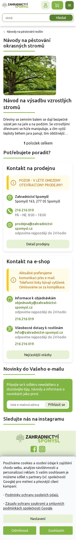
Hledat (61, 18)
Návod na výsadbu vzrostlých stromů (37, 104)
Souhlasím (56, 530)
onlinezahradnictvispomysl (34, 449)
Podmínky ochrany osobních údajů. (32, 495)
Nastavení (38, 519)
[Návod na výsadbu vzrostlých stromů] (29, 75)
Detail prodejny (38, 244)
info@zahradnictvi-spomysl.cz (39, 332)
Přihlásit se (56, 404)
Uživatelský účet (45, 5)
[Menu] (69, 5)
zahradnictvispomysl (42, 449)
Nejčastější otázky (38, 355)
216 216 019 (24, 210)
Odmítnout (19, 530)
